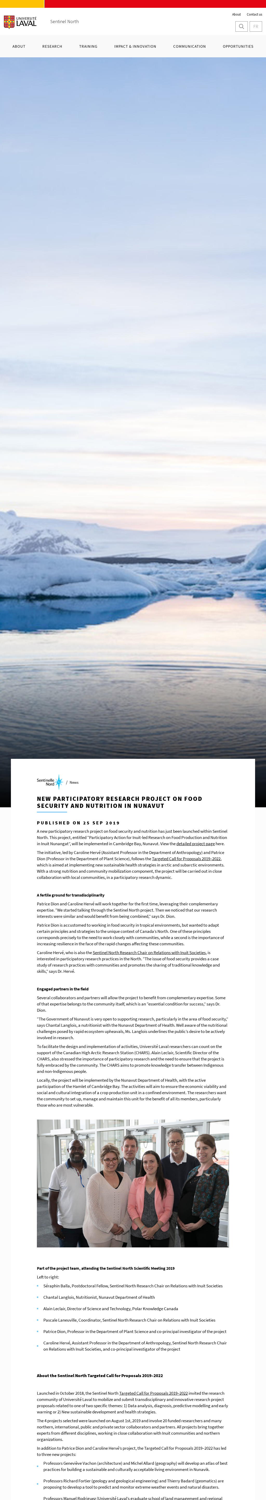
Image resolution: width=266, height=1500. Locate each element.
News (74, 782)
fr (255, 26)
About (236, 14)
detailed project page (195, 843)
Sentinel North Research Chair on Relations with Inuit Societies (149, 952)
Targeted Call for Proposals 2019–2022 (186, 859)
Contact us (254, 14)
